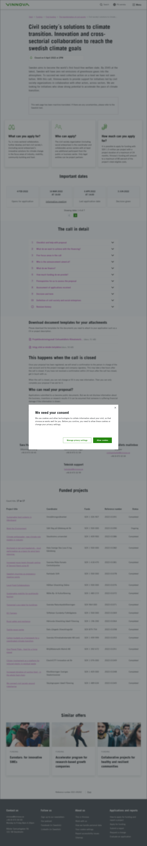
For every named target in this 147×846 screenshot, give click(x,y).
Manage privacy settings (77, 440)
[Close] (115, 408)
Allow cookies (102, 440)
